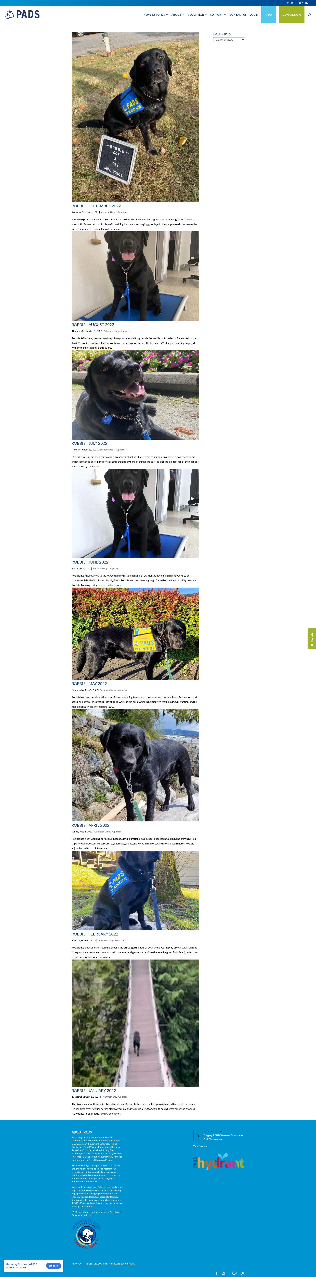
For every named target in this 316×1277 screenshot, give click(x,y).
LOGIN (254, 14)
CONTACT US (238, 14)
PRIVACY (76, 1263)
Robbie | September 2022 (96, 205)
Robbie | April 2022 (90, 825)
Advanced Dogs (108, 212)
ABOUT (176, 14)
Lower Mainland (108, 1096)
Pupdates (123, 212)
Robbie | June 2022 (90, 562)
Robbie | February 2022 (95, 934)
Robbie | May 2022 (89, 683)
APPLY (269, 14)
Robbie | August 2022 (93, 324)
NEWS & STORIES (154, 14)
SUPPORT (216, 14)
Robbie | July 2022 (89, 443)
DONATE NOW (291, 14)
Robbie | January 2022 (94, 1090)
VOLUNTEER (196, 14)
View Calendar (200, 1146)
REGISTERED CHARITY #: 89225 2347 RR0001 (110, 1263)
